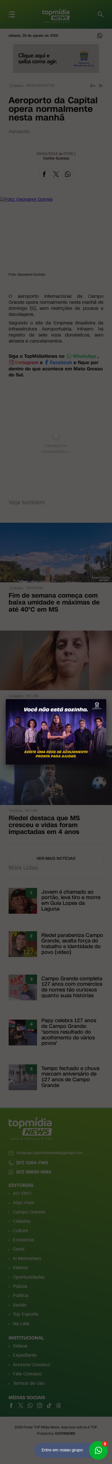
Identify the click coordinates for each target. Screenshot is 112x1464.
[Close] (106, 699)
